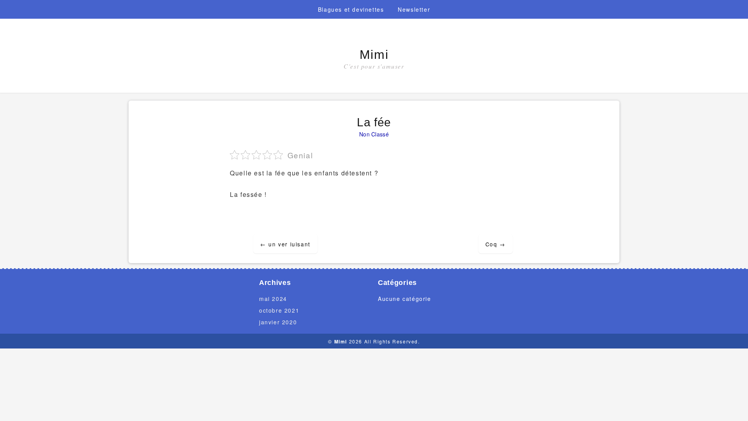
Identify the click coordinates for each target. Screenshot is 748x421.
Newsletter (414, 9)
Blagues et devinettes (351, 9)
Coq (495, 244)
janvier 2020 (278, 322)
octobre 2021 (279, 310)
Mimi (374, 55)
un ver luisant (285, 244)
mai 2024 (273, 298)
